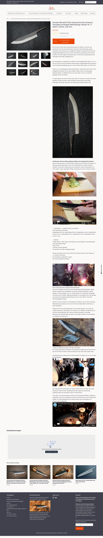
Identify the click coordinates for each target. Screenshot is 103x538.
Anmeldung (62, 2)
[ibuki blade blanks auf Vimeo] (56, 497)
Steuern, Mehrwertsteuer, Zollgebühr (15, 501)
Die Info (68, 13)
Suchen (8, 497)
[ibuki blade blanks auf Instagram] (53, 497)
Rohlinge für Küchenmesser (16, 13)
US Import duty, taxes (12, 515)
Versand (8, 503)
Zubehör (59, 13)
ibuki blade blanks (52, 533)
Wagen (82, 2)
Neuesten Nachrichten (35, 495)
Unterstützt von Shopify (61, 533)
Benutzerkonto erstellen (72, 2)
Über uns (9, 512)
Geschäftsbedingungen (12, 505)
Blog (76, 13)
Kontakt (92, 13)
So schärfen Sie (10, 506)
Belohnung (84, 13)
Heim (7, 18)
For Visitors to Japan (11, 514)
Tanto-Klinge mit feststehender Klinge (41, 13)
